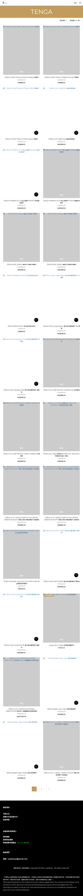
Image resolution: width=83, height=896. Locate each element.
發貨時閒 (6, 820)
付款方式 (6, 814)
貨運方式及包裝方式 (10, 817)
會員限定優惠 (8, 840)
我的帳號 (6, 837)
